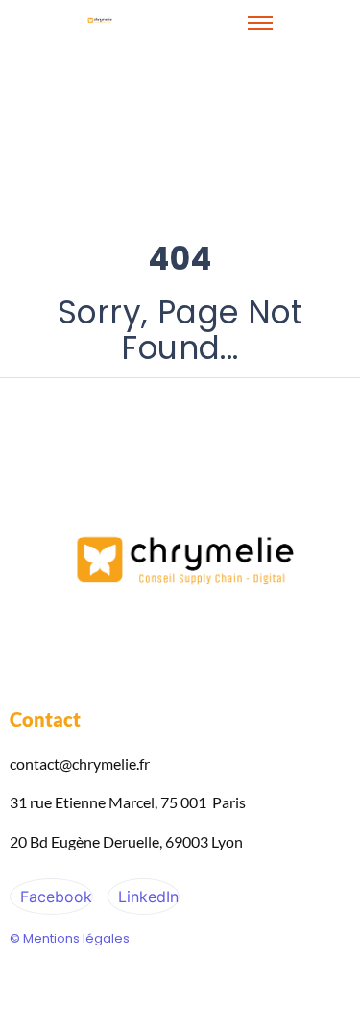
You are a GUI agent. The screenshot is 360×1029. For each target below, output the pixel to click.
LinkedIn (146, 896)
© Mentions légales (70, 938)
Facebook (53, 896)
